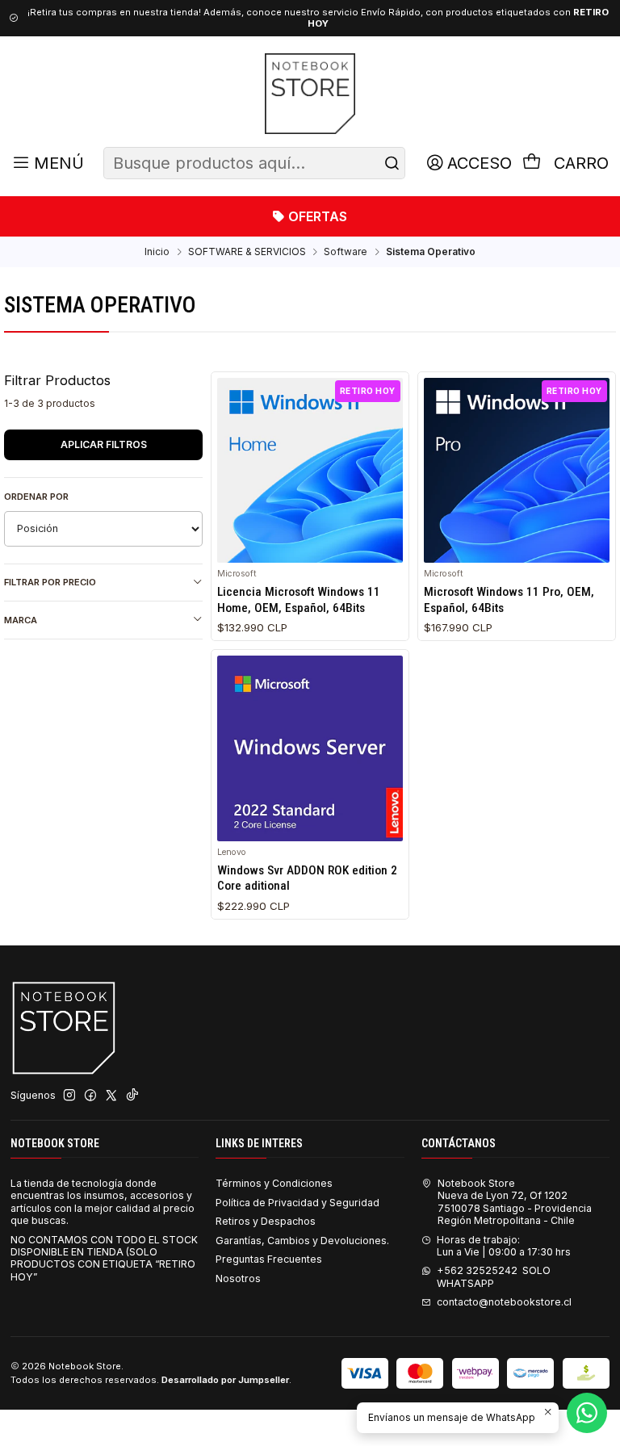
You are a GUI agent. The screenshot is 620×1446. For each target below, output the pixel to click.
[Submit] (391, 163)
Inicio (157, 252)
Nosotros (238, 1278)
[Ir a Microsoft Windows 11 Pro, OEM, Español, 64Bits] (517, 471)
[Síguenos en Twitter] (111, 1095)
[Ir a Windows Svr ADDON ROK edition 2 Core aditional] (310, 748)
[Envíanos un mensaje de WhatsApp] (587, 1413)
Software (345, 252)
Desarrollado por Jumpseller (225, 1379)
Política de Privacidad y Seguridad (297, 1203)
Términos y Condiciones (274, 1183)
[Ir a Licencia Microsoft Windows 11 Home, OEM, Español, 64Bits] (310, 471)
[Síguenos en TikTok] (132, 1095)
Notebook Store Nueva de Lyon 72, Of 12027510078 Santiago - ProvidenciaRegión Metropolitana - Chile (515, 1201)
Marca (20, 620)
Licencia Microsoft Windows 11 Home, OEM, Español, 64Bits (298, 599)
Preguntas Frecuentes (269, 1259)
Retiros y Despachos (266, 1221)
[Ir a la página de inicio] (309, 93)
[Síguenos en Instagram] (69, 1095)
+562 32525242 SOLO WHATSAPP (494, 1276)
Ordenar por (36, 496)
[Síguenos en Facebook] (90, 1095)
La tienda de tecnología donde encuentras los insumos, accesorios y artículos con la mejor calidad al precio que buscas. (102, 1201)
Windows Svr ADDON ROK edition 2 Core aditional (307, 878)
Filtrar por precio (50, 582)
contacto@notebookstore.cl (504, 1302)
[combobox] (254, 163)
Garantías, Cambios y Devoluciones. (302, 1240)
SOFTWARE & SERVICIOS (247, 252)
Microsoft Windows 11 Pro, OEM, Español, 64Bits (509, 599)
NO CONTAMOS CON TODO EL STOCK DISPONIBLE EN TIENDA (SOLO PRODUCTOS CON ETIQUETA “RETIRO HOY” (104, 1258)
